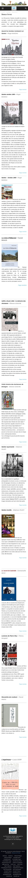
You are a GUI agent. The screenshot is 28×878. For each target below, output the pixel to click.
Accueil (3, 12)
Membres (5, 855)
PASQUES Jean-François (6, 867)
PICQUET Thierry (7, 871)
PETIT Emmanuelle (7, 869)
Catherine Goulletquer (17, 862)
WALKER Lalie (9, 876)
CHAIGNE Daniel (16, 857)
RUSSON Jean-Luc (7, 872)
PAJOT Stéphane (7, 866)
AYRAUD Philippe (18, 855)
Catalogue (8, 12)
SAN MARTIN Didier (7, 874)
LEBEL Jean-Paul (5, 864)
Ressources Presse (16, 853)
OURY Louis (13, 864)
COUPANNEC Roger (16, 859)
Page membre (22, 89)
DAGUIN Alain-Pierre (17, 861)
